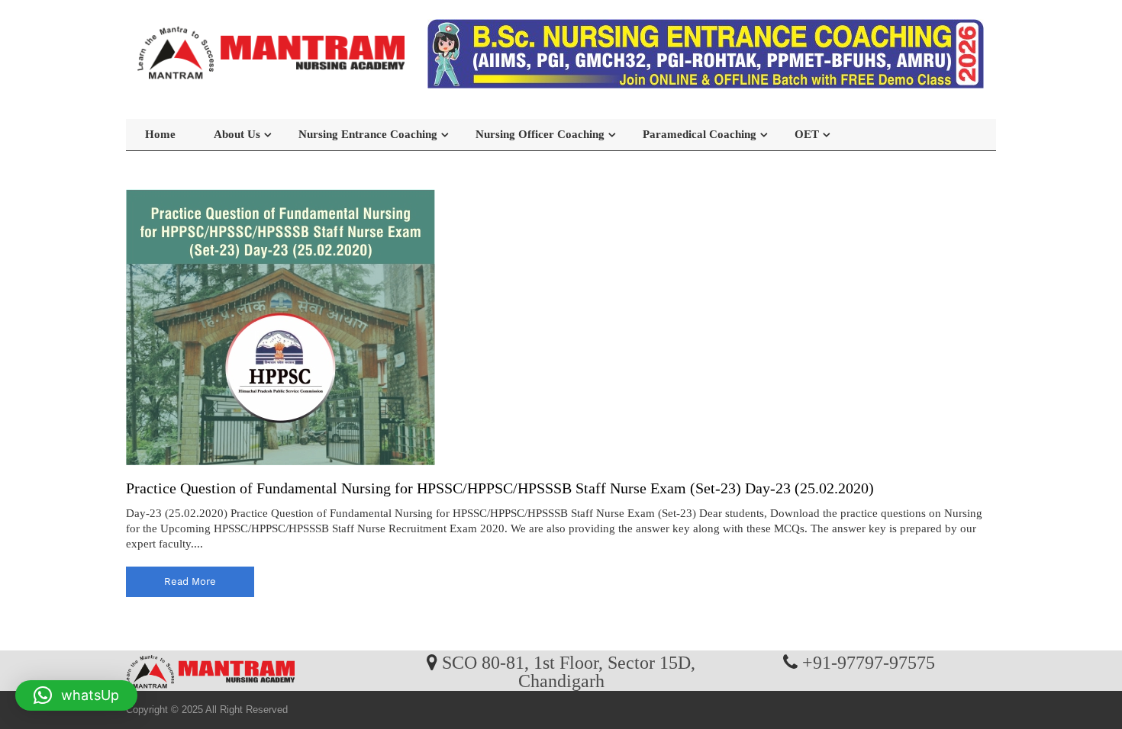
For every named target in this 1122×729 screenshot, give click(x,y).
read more (190, 581)
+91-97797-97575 (868, 662)
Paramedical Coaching (699, 134)
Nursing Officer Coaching (540, 134)
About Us (237, 134)
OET (807, 134)
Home (160, 134)
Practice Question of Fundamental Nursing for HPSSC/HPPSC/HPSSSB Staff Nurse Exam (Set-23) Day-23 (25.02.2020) (500, 488)
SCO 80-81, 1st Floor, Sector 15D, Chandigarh (568, 671)
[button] (76, 695)
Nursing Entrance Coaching (367, 134)
